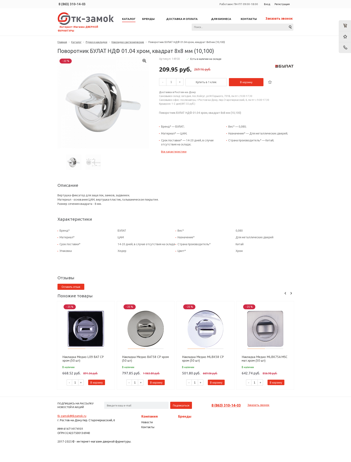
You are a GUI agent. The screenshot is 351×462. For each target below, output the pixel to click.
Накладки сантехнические (128, 42)
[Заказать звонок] (345, 47)
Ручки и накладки (96, 42)
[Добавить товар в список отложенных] (270, 82)
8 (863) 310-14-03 (72, 4)
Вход (267, 4)
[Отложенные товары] (345, 36)
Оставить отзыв (71, 287)
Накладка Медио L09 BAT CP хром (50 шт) (83, 358)
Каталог (76, 42)
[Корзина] (345, 25)
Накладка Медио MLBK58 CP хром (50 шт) (203, 358)
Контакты (147, 427)
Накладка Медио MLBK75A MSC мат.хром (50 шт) (264, 358)
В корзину (246, 82)
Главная (62, 42)
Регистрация (282, 4)
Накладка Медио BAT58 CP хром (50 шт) (145, 358)
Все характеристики (173, 151)
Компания (149, 416)
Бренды (184, 416)
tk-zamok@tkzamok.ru (71, 416)
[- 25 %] (86, 329)
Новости (147, 422)
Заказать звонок (279, 18)
